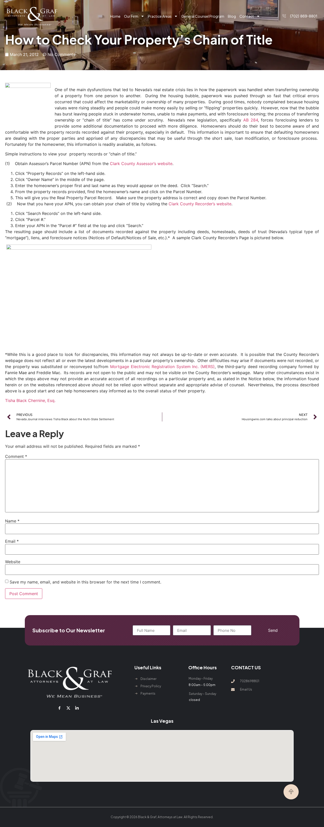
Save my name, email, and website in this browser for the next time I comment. (85, 582)
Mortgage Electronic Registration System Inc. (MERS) (162, 366)
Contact (246, 16)
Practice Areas (160, 16)
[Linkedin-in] (77, 708)
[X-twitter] (68, 708)
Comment (16, 456)
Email (12, 541)
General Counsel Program (202, 16)
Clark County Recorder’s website (200, 203)
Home (115, 16)
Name (12, 521)
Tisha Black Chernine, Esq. (30, 400)
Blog (232, 16)
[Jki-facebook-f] (59, 708)
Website (12, 562)
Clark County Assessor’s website (141, 163)
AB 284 (250, 120)
